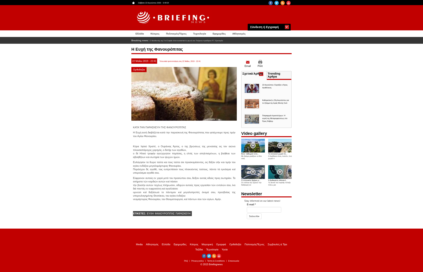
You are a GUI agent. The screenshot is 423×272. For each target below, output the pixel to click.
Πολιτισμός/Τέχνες (176, 33)
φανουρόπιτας (164, 213)
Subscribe (254, 216)
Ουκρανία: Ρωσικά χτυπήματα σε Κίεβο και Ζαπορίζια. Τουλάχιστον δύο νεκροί (181, 41)
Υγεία (225, 249)
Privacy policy (197, 261)
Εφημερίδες (219, 33)
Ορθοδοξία (139, 69)
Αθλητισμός (239, 33)
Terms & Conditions (216, 261)
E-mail (251, 204)
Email (248, 66)
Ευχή (150, 213)
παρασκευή (183, 213)
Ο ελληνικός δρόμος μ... (250, 180)
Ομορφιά (221, 244)
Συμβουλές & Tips (277, 244)
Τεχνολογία (199, 33)
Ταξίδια (199, 249)
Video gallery (254, 133)
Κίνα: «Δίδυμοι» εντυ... (250, 154)
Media (139, 244)
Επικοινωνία (233, 261)
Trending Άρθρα (274, 75)
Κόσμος (155, 33)
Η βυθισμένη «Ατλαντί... (277, 180)
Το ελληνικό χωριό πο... (277, 154)
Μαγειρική (207, 244)
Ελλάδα (139, 33)
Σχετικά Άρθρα (254, 74)
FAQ (186, 261)
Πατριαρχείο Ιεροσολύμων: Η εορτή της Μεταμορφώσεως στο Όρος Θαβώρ (274, 118)
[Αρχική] (173, 18)
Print (260, 66)
